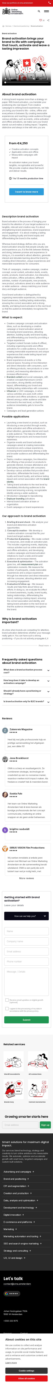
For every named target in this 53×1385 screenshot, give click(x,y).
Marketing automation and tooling (21, 1236)
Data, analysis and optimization (19, 1200)
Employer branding (15, 498)
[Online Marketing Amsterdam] (12, 11)
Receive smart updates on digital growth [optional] (26, 1001)
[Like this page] (41, 20)
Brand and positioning (21, 26)
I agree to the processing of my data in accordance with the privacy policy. (26, 1010)
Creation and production (16, 1193)
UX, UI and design (13, 1258)
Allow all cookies (26, 1378)
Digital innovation (12, 1214)
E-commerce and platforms (18, 1222)
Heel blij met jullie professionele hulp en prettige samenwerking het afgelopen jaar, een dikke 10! (27, 743)
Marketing (9, 1229)
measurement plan (29, 564)
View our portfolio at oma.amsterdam (17, 3)
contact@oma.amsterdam (17, 1283)
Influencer (11, 391)
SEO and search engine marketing (21, 1243)
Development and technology (19, 1207)
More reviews (26, 878)
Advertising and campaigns (17, 1171)
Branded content (14, 377)
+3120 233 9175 (11, 1321)
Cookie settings (26, 1371)
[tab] (26, 672)
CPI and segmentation (15, 1186)
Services (8, 26)
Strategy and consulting (16, 1250)
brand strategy (18, 244)
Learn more (11, 1362)
